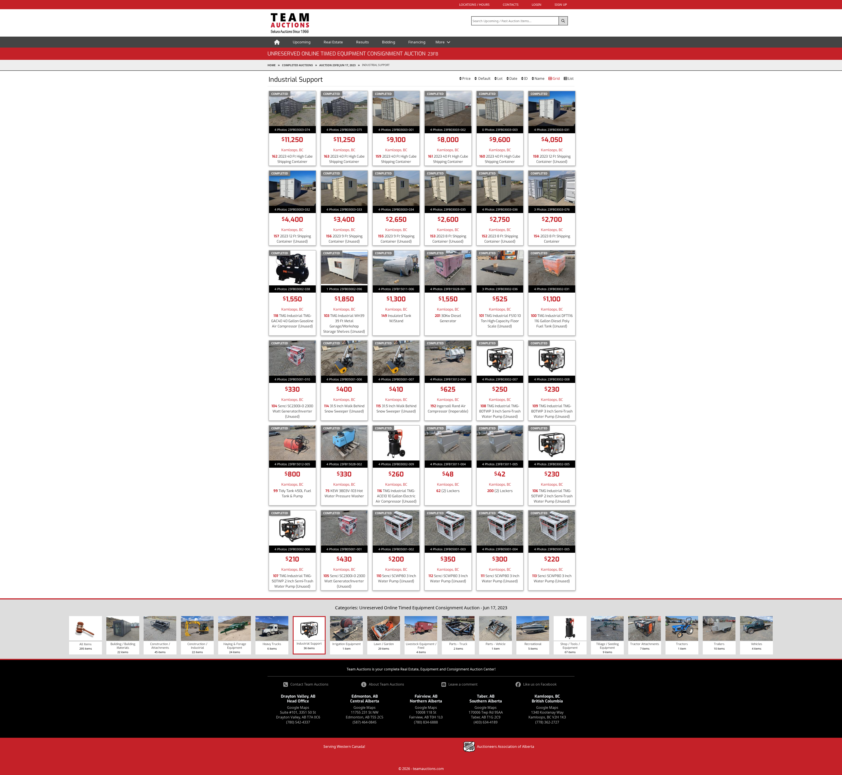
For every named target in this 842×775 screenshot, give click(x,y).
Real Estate (333, 41)
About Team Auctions (386, 684)
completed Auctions (297, 65)
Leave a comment (463, 684)
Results (362, 41)
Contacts (511, 4)
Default (484, 78)
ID (526, 78)
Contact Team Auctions (309, 684)
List (571, 78)
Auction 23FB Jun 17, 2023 (337, 65)
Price (466, 78)
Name (539, 78)
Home (272, 65)
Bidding (388, 41)
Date (513, 78)
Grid (556, 78)
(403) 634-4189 (486, 722)
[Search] (563, 20)
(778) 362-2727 (547, 722)
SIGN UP (561, 4)
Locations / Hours (474, 4)
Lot (500, 78)
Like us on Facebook (540, 684)
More (440, 41)
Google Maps (298, 707)
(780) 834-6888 (426, 722)
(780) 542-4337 (298, 722)
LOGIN (536, 4)
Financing (416, 41)
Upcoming (301, 41)
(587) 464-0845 (364, 722)
